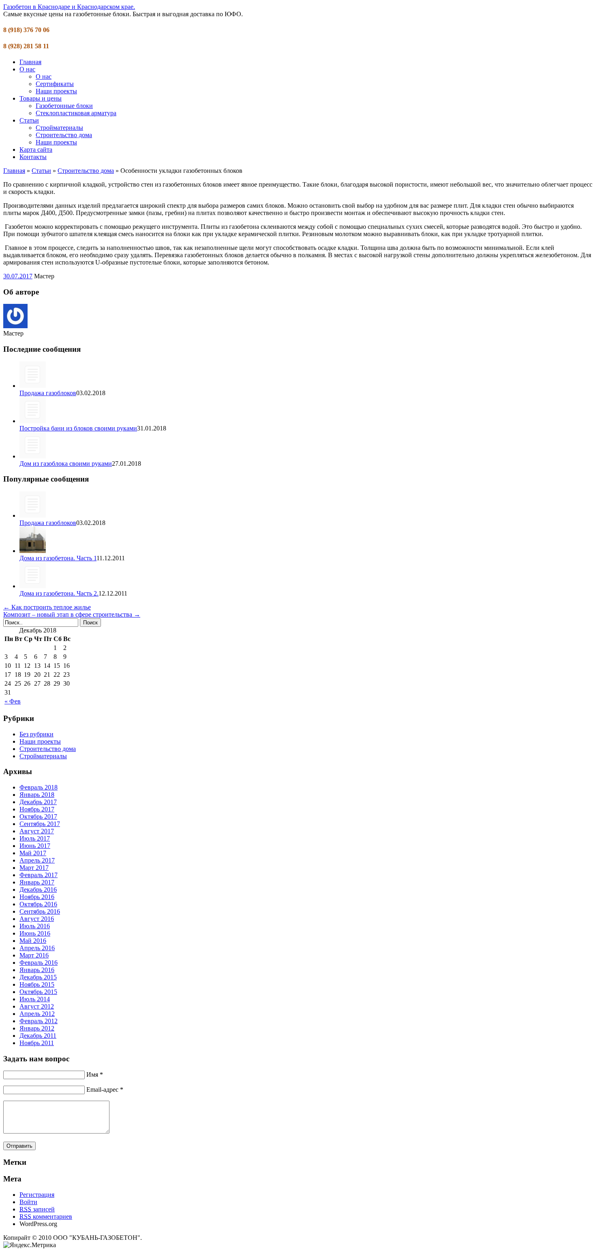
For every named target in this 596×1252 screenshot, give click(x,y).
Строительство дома (64, 134)
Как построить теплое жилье (47, 607)
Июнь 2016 (34, 933)
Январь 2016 (36, 969)
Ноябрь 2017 (36, 809)
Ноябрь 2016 (36, 896)
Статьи (29, 120)
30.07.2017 (17, 276)
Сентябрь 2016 (39, 911)
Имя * (94, 1074)
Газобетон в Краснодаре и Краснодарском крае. (69, 6)
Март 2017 (34, 867)
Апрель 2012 (37, 1013)
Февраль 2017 (38, 874)
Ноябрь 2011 (36, 1042)
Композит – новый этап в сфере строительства (71, 614)
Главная (30, 61)
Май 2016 (32, 940)
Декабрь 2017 (38, 801)
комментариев (45, 1216)
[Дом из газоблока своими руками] (32, 456)
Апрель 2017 (37, 860)
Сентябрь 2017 (39, 823)
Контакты (33, 156)
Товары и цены (40, 98)
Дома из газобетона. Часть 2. (59, 593)
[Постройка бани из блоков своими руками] (32, 420)
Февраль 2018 (38, 787)
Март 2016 (34, 955)
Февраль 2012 (38, 1021)
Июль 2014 (34, 999)
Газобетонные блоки (64, 105)
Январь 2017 (36, 882)
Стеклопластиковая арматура (76, 113)
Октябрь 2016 (38, 904)
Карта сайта (35, 149)
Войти (28, 1201)
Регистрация (36, 1194)
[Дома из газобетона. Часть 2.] (32, 586)
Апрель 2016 (37, 947)
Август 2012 (36, 1006)
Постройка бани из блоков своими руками (78, 428)
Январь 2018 (36, 794)
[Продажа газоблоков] (32, 385)
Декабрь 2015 (38, 977)
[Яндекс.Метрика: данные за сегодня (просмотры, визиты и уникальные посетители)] (29, 1245)
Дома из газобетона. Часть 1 (57, 558)
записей (37, 1209)
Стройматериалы (59, 127)
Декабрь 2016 (38, 889)
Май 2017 (32, 853)
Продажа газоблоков (47, 392)
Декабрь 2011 (37, 1035)
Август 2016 (36, 918)
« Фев (12, 701)
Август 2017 (36, 831)
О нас (27, 69)
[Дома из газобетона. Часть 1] (32, 550)
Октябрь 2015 (38, 991)
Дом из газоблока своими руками (65, 463)
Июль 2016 (34, 926)
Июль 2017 (34, 838)
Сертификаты (55, 83)
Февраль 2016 (38, 962)
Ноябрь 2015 (36, 984)
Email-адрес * (104, 1089)
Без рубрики (36, 734)
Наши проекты (56, 91)
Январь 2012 (36, 1028)
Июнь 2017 (34, 845)
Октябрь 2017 (38, 816)
